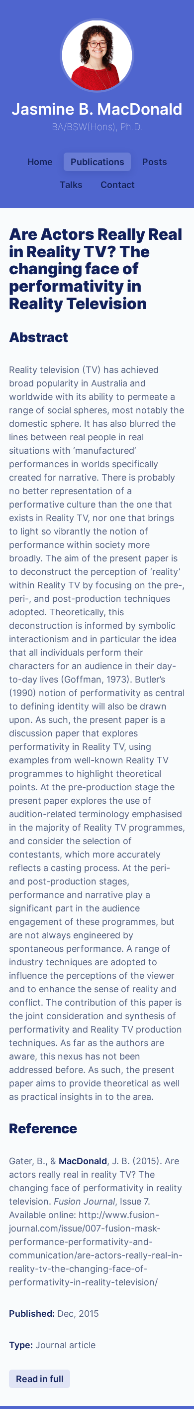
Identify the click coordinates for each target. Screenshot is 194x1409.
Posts (154, 162)
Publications (97, 162)
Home (40, 162)
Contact (117, 184)
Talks (71, 184)
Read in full (40, 1379)
